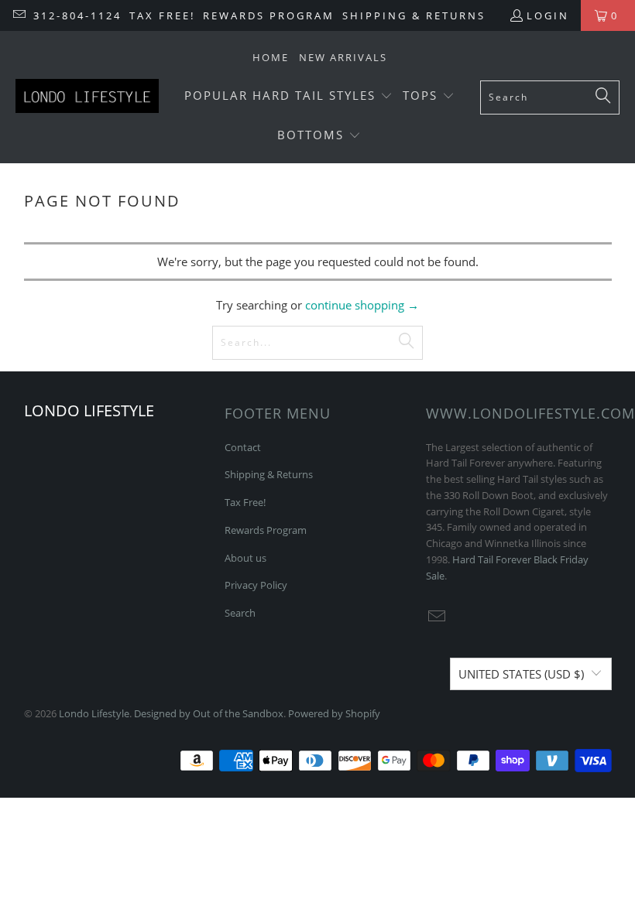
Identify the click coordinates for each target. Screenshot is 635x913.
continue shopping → (362, 305)
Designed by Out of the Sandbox (208, 713)
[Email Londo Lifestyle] (19, 15)
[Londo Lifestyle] (87, 97)
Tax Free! (162, 15)
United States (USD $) (521, 674)
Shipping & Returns (414, 15)
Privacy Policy (256, 585)
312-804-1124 (77, 15)
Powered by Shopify (334, 713)
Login (548, 15)
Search (240, 613)
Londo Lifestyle (94, 713)
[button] (288, 96)
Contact (243, 447)
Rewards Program (269, 15)
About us (245, 558)
